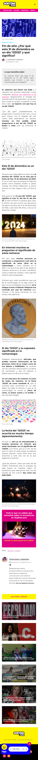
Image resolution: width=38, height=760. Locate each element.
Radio (32, 10)
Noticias (6, 633)
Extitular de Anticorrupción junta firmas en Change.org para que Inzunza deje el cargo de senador (19, 636)
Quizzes (16, 10)
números (17, 550)
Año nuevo (11, 550)
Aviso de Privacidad (10, 740)
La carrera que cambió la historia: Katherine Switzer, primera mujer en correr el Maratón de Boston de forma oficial (18, 699)
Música (5, 614)
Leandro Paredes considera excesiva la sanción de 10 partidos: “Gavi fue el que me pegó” (18, 658)
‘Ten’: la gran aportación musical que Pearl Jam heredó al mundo (17, 616)
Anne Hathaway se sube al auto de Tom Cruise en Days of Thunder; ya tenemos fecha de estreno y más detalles (19, 678)
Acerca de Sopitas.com (25, 740)
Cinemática (7, 675)
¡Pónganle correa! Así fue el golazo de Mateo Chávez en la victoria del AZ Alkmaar (18, 720)
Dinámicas (24, 10)
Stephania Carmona (15, 59)
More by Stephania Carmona (25, 583)
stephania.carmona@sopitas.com (21, 562)
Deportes (6, 655)
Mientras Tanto (7, 42)
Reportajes (7, 10)
